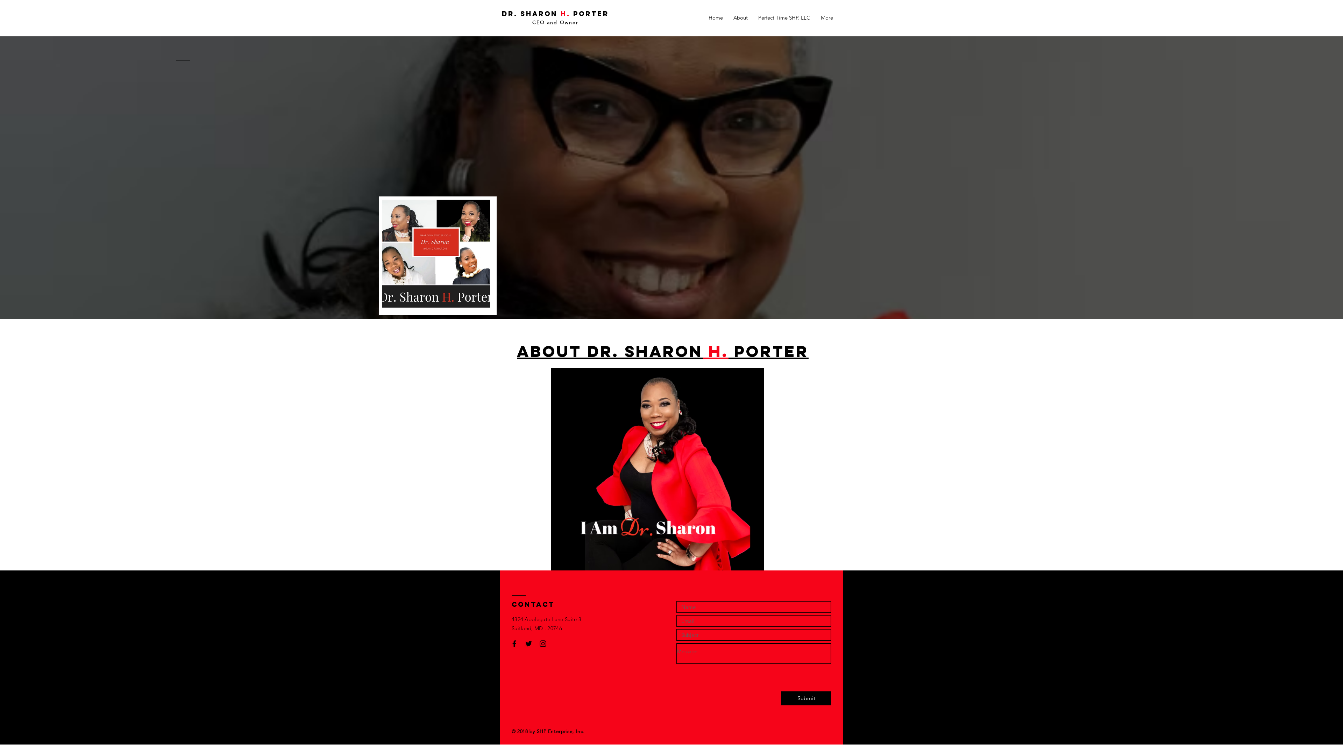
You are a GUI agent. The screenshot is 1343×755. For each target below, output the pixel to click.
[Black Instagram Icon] (543, 643)
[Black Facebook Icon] (514, 643)
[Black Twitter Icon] (528, 643)
